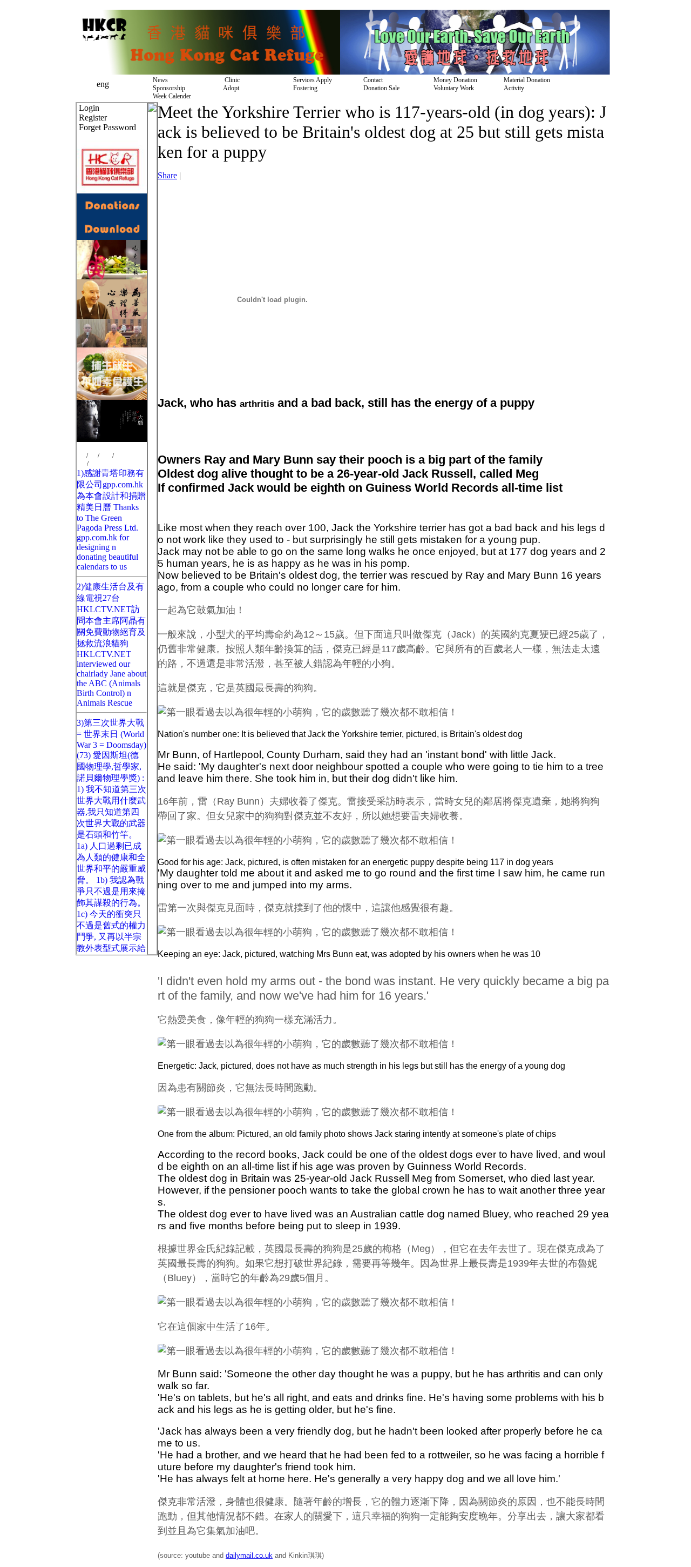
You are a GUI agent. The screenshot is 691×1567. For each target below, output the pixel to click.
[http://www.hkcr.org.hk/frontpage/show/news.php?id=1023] (112, 439)
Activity (512, 88)
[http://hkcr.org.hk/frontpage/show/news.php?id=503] (112, 276)
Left (82, 463)
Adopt (229, 88)
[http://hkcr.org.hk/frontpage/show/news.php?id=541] (475, 71)
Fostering (303, 88)
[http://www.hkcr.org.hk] (112, 190)
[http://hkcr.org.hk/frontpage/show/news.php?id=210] (112, 237)
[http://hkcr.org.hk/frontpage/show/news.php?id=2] (208, 71)
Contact (371, 80)
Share (167, 175)
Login (89, 107)
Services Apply (311, 80)
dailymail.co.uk (249, 1555)
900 (93, 455)
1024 (105, 455)
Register (93, 117)
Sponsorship (167, 88)
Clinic (230, 80)
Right (96, 463)
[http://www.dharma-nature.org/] (112, 344)
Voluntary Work (452, 88)
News (159, 80)
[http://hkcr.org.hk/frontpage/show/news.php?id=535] (112, 396)
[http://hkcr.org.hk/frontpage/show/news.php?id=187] (112, 213)
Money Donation (453, 80)
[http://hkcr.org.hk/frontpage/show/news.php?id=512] (112, 315)
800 (81, 455)
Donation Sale (379, 88)
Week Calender (170, 96)
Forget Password (107, 127)
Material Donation (525, 80)
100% (121, 455)
